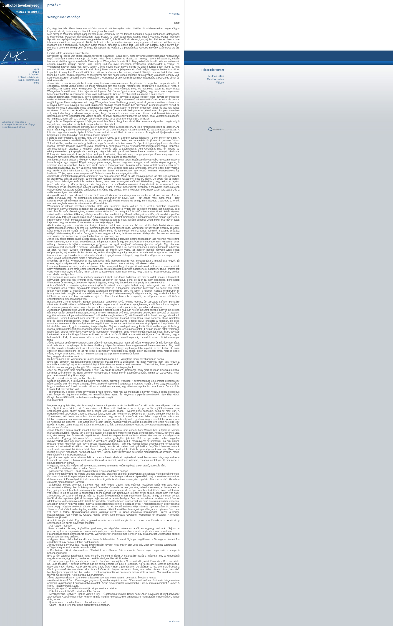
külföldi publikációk (28, 77)
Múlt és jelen (216, 76)
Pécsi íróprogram (213, 69)
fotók (36, 82)
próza (36, 71)
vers (36, 69)
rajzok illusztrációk (28, 80)
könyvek (34, 74)
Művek (220, 82)
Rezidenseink (215, 79)
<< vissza (174, 13)
